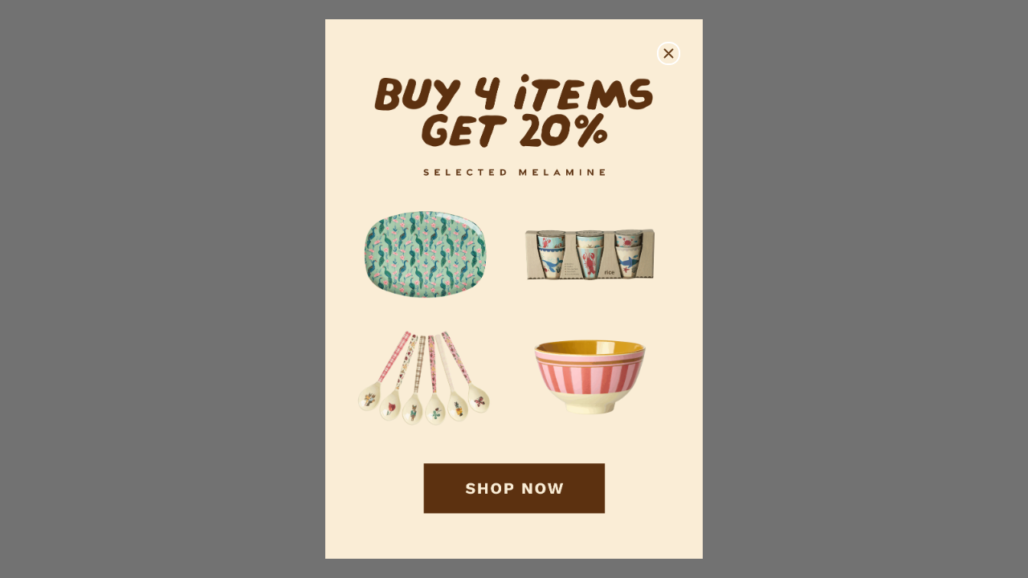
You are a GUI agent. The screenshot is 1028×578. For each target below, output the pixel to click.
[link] (514, 289)
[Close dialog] (669, 53)
